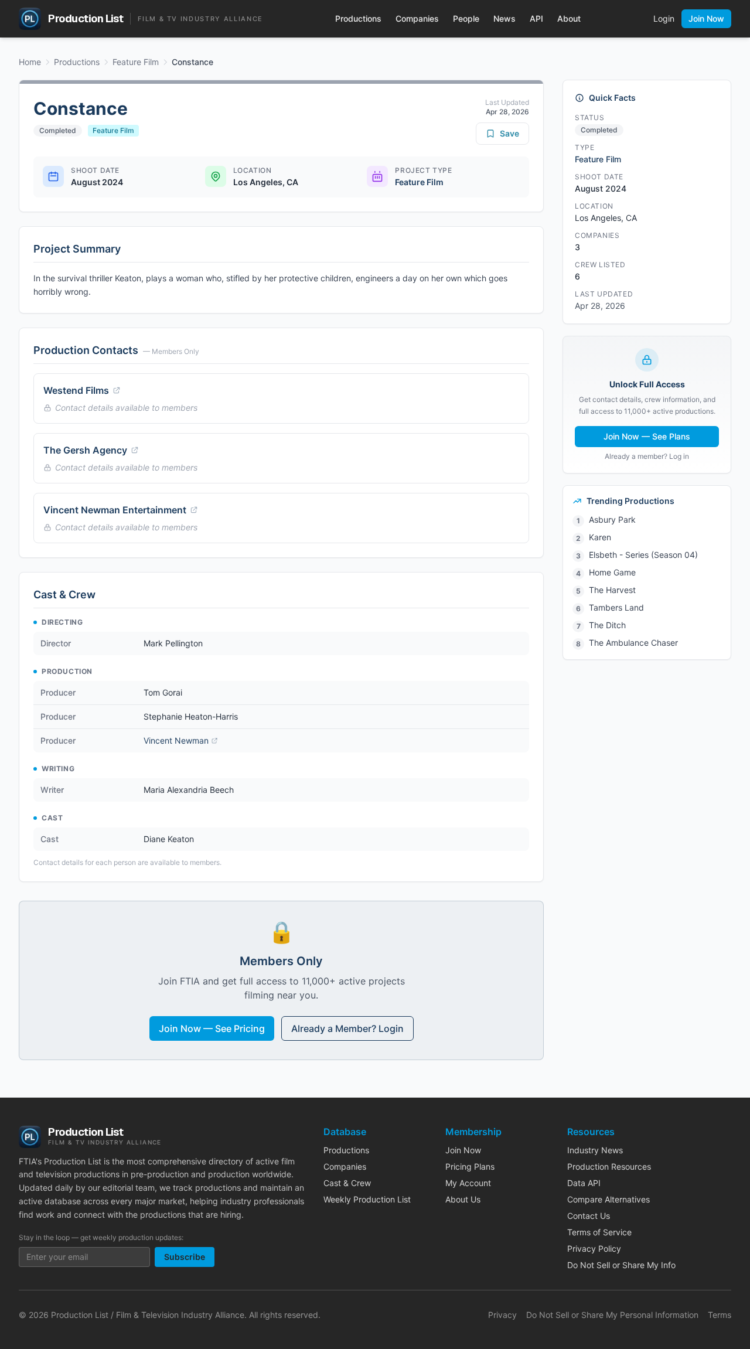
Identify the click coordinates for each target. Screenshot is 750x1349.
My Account (468, 1183)
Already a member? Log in (647, 456)
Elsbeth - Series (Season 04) (643, 555)
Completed (57, 130)
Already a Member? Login (347, 1028)
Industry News (595, 1150)
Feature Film (135, 62)
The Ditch (607, 625)
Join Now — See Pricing (212, 1028)
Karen (600, 537)
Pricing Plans (470, 1166)
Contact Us (588, 1216)
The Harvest (612, 590)
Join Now (706, 18)
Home (30, 62)
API (536, 18)
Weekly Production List (367, 1199)
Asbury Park (612, 519)
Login (663, 18)
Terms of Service (599, 1232)
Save (509, 133)
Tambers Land (616, 607)
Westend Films (76, 390)
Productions (358, 18)
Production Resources (609, 1166)
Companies (417, 18)
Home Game (612, 572)
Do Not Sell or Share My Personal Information (612, 1315)
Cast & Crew (347, 1183)
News (504, 18)
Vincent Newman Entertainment (114, 510)
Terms (719, 1315)
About (569, 18)
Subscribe (184, 1257)
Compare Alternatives (608, 1199)
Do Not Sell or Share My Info (621, 1265)
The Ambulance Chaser (633, 643)
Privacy (502, 1315)
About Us (462, 1199)
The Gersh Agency (85, 450)
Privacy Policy (594, 1248)
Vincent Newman (176, 740)
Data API (584, 1183)
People (466, 18)
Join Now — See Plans (647, 436)
